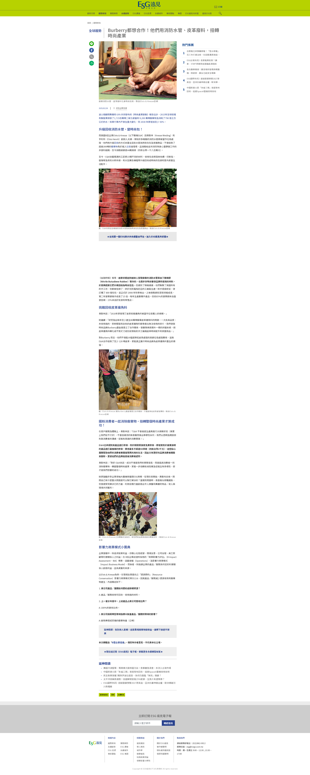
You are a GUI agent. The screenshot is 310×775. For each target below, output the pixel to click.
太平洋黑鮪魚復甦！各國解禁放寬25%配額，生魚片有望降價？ (134, 679)
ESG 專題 (124, 753)
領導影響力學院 (143, 760)
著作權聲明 (162, 746)
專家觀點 (170, 13)
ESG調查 (136, 13)
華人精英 (140, 746)
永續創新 (125, 13)
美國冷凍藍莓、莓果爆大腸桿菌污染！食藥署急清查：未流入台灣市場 (137, 667)
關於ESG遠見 (162, 743)
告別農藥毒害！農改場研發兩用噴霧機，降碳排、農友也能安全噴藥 (203, 71)
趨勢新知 (102, 13)
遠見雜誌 (140, 743)
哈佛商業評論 (142, 757)
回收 (116, 142)
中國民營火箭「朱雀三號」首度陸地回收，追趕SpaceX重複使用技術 (136, 671)
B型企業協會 (121, 108)
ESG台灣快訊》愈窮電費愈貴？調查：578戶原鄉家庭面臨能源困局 (202, 62)
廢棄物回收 (104, 695)
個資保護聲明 (162, 753)
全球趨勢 (95, 30)
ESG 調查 (124, 746)
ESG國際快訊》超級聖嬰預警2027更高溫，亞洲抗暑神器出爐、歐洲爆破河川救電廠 (139, 684)
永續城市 (159, 13)
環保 (112, 695)
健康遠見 (140, 753)
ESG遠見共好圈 (192, 13)
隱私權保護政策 (163, 750)
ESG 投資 (112, 750)
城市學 (140, 750)
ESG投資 (147, 13)
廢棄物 (114, 146)
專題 (180, 13)
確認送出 (168, 723)
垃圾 (128, 146)
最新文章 (91, 13)
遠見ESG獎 (207, 13)
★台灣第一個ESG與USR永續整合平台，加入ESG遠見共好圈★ (137, 236)
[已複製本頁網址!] (91, 58)
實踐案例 (114, 13)
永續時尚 (121, 695)
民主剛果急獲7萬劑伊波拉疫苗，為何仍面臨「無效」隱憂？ (132, 675)
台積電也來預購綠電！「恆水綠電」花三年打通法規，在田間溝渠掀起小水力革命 (203, 53)
